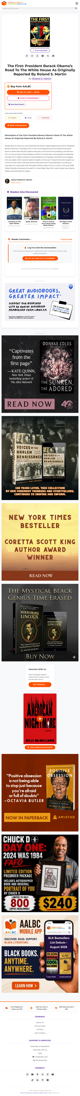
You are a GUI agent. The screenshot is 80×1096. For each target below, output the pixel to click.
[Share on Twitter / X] (48, 56)
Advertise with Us (40, 1050)
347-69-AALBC (41, 1060)
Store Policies (40, 1033)
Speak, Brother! (31, 222)
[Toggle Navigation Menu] (77, 3)
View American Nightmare (41, 747)
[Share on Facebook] (27, 56)
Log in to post (67, 239)
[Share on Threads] (37, 56)
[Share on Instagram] (32, 56)
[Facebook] (37, 1074)
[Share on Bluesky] (43, 56)
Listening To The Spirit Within (14, 222)
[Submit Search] (75, 8)
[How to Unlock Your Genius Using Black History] (48, 209)
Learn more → (16, 182)
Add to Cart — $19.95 (29, 92)
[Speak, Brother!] (31, 209)
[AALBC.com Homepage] (13, 3)
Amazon (13, 117)
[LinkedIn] (37, 1080)
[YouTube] (32, 1074)
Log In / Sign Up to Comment (41, 258)
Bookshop (45, 117)
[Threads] (48, 1074)
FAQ (40, 1053)
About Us (40, 1022)
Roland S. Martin (41, 78)
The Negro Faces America (65, 222)
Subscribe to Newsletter (40, 1046)
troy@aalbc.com (41, 1057)
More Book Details (17, 104)
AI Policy (40, 1029)
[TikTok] (32, 1080)
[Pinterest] (42, 1080)
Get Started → (40, 684)
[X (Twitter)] (42, 1074)
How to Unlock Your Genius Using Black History (49, 223)
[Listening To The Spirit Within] (14, 209)
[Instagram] (27, 1074)
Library (29, 117)
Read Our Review (18, 125)
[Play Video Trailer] (40, 719)
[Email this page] (53, 56)
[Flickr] (48, 1080)
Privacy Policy (40, 1026)
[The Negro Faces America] (65, 209)
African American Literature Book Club (34, 1093)
